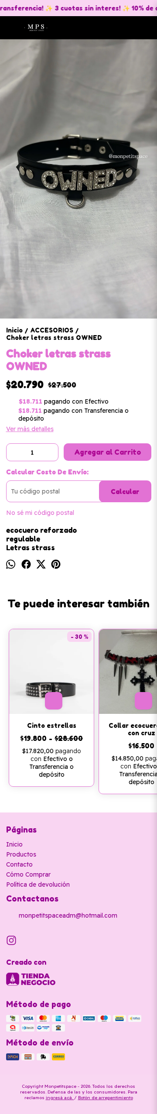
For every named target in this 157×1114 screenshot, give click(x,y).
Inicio (14, 844)
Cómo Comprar (28, 874)
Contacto (19, 864)
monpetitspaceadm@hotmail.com (68, 915)
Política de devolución (38, 884)
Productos (21, 854)
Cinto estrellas (51, 725)
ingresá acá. (60, 1097)
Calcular (125, 491)
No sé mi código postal (40, 513)
